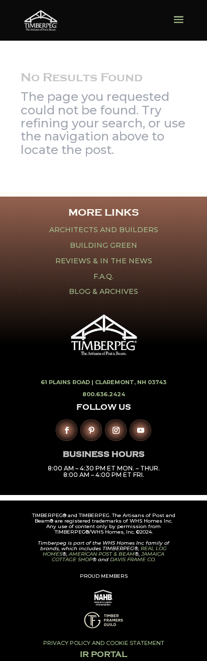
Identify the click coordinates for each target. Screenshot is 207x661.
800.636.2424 (103, 394)
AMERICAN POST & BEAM (102, 554)
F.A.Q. (103, 276)
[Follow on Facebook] (66, 430)
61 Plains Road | (68, 382)
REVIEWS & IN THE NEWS (103, 260)
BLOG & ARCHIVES (103, 291)
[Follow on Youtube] (140, 430)
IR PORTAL (103, 654)
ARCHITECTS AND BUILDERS (103, 229)
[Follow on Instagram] (116, 430)
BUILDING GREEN (103, 245)
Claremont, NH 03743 (130, 382)
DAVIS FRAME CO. (133, 559)
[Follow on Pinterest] (91, 430)
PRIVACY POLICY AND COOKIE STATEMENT (103, 642)
